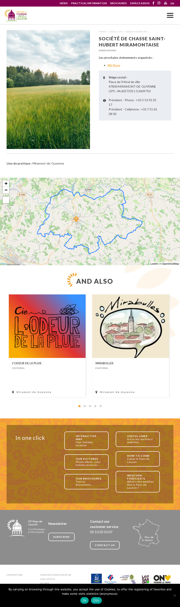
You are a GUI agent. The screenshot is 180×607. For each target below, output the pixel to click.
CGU (96, 600)
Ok (84, 600)
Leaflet (154, 263)
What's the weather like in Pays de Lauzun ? (140, 481)
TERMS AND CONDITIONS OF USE (55, 575)
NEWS (64, 3)
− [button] (6, 190)
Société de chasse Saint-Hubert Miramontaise (15, 15)
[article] (47, 345)
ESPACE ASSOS (139, 3)
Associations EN (136, 31)
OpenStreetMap (170, 263)
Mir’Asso (114, 65)
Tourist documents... (88, 481)
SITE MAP (44, 583)
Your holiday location (86, 440)
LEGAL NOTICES (47, 579)
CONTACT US (105, 545)
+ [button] (6, 183)
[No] (174, 595)
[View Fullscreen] (6, 199)
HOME (102, 31)
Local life (116, 31)
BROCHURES (118, 3)
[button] (79, 406)
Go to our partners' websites (140, 439)
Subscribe (61, 536)
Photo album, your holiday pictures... (88, 462)
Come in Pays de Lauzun (138, 459)
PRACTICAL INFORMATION (89, 3)
